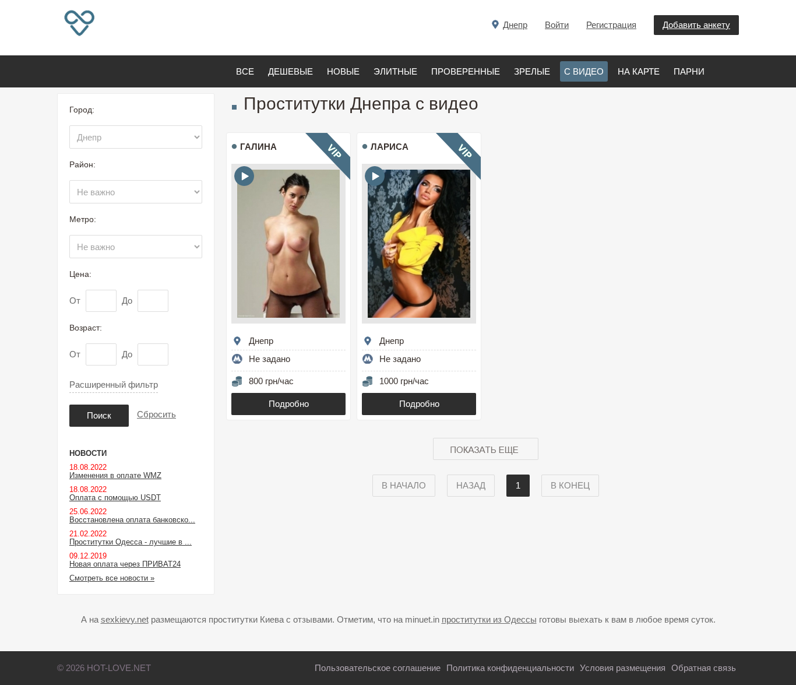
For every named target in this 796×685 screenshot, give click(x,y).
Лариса (389, 147)
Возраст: (85, 328)
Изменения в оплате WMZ (115, 475)
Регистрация (611, 25)
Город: (81, 110)
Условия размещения (622, 668)
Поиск (99, 415)
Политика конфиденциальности (510, 668)
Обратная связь (703, 668)
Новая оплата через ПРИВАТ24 (125, 564)
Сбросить (156, 414)
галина (258, 147)
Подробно (289, 404)
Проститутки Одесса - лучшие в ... (130, 542)
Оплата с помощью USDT (115, 497)
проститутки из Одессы (489, 619)
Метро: (82, 219)
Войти (557, 25)
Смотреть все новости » (111, 578)
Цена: (80, 274)
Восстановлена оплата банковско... (132, 519)
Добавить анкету (696, 25)
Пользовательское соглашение (378, 668)
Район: (82, 164)
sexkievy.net (125, 619)
